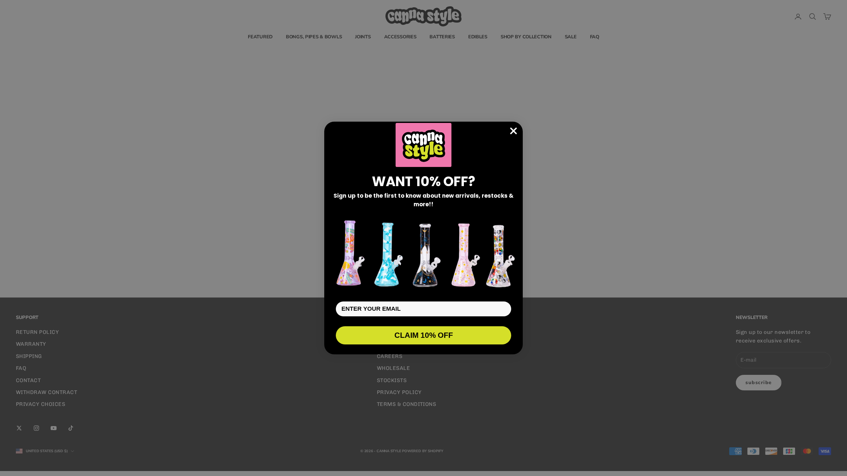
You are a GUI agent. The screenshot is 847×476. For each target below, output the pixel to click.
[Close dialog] (513, 131)
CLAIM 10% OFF (423, 335)
